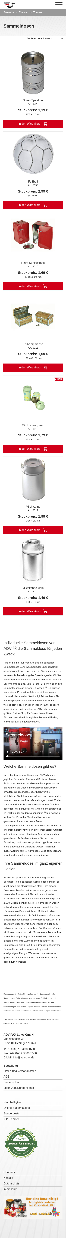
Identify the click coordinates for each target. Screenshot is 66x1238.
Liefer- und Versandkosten (20, 1070)
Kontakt (8, 1177)
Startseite (9, 12)
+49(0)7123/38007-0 (22, 1049)
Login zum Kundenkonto (19, 1087)
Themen (23, 12)
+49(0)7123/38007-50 (23, 1053)
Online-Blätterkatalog (17, 1107)
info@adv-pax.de (23, 1057)
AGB (7, 1076)
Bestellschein (12, 1082)
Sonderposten (12, 1113)
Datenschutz (11, 1183)
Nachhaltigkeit (12, 1102)
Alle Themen (12, 1119)
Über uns (9, 1172)
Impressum (10, 1189)
